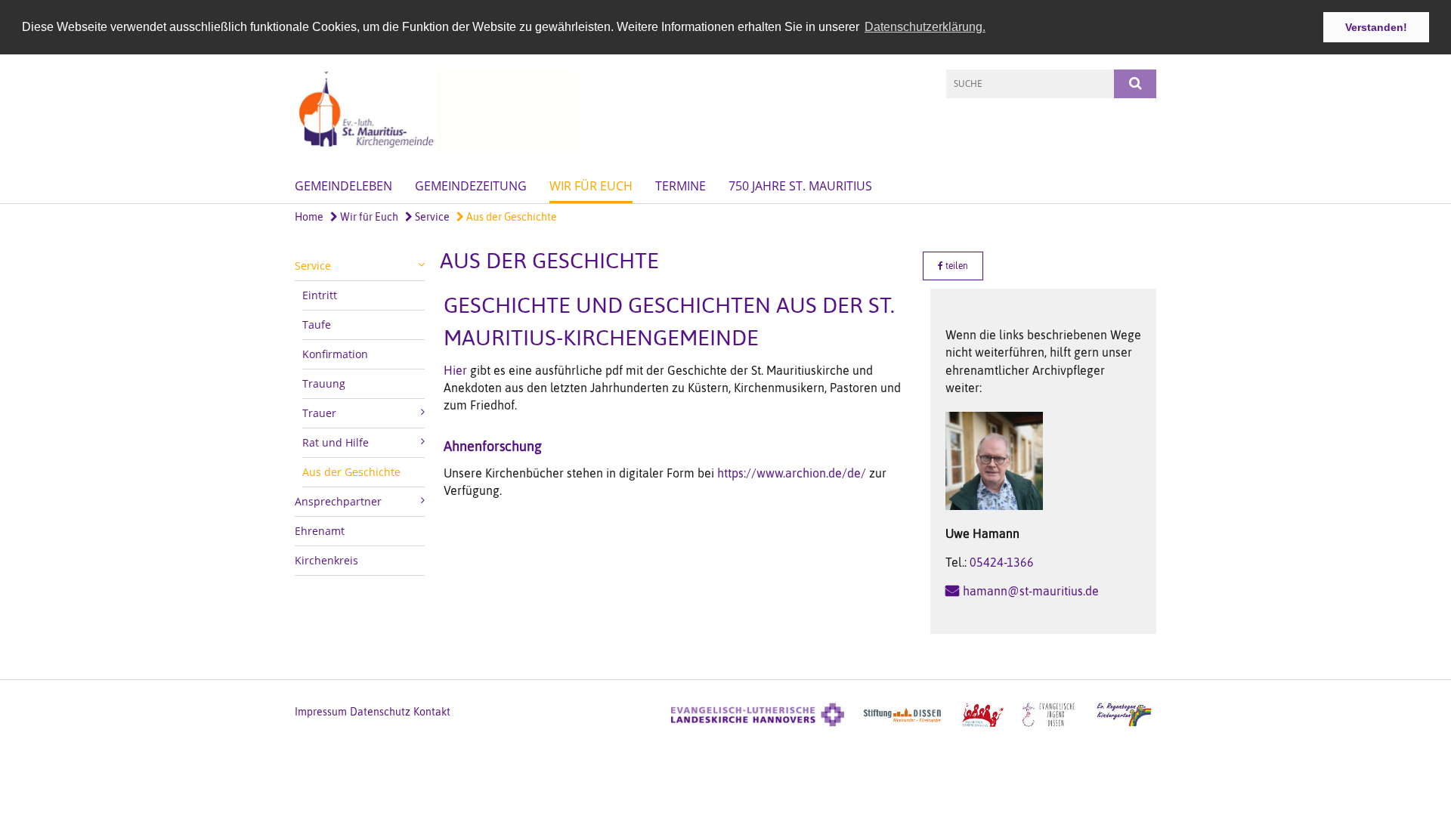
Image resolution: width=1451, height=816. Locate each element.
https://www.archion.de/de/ (791, 473)
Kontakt (431, 712)
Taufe (316, 324)
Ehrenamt (320, 531)
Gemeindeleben (343, 186)
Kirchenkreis (326, 560)
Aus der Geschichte (510, 217)
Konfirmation (335, 354)
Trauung (323, 383)
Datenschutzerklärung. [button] (925, 26)
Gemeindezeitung (471, 186)
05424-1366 (1002, 562)
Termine (680, 186)
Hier (455, 370)
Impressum (321, 712)
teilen (955, 266)
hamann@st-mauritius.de (1031, 591)
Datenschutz (380, 712)
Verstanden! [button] (1376, 27)
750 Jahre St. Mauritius (800, 186)
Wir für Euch (591, 186)
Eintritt (319, 295)
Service (431, 217)
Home (309, 217)
